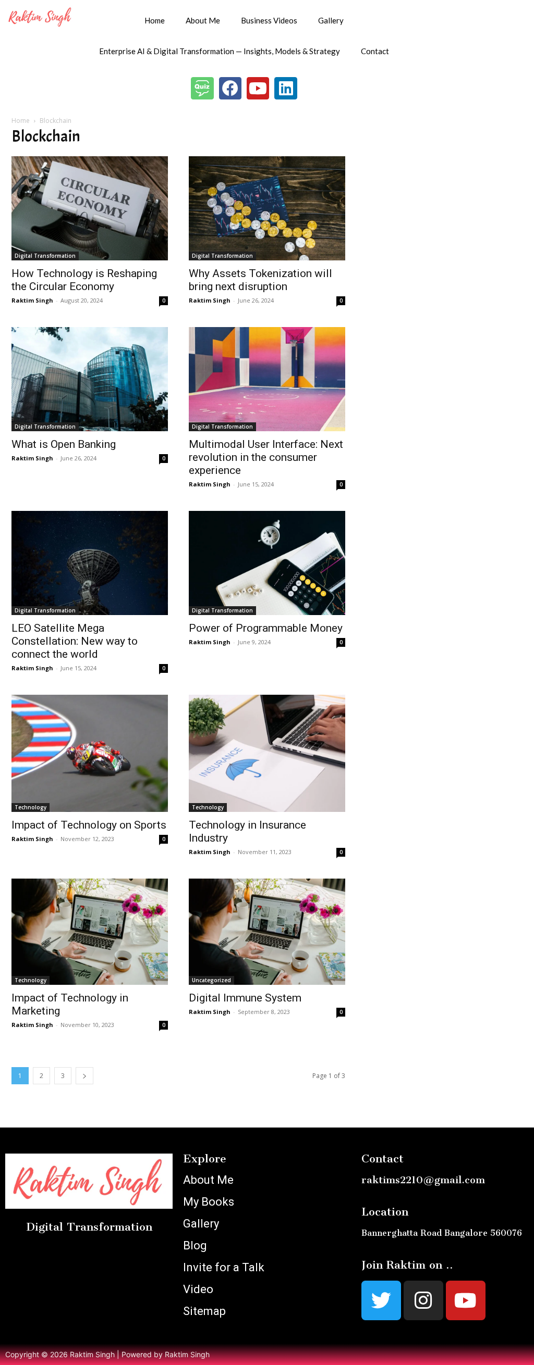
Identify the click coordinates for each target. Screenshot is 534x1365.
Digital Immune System (245, 998)
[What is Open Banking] (89, 379)
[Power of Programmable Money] (267, 563)
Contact (375, 51)
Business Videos (269, 20)
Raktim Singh (32, 300)
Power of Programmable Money (266, 628)
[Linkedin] (285, 88)
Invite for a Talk (223, 1267)
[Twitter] (381, 1300)
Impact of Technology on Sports (88, 825)
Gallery (331, 20)
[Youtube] (258, 88)
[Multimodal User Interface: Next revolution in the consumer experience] (267, 379)
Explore (204, 1158)
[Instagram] (423, 1300)
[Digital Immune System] (267, 932)
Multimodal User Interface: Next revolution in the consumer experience (266, 457)
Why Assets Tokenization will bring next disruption (260, 280)
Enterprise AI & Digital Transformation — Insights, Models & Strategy (219, 51)
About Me (203, 20)
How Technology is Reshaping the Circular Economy (84, 280)
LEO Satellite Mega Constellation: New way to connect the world (74, 641)
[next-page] (84, 1075)
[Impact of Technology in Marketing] (89, 932)
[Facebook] (230, 88)
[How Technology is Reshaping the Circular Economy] (89, 208)
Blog (195, 1245)
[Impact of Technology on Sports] (89, 753)
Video (198, 1289)
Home (154, 20)
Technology (30, 807)
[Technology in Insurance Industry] (267, 753)
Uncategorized (211, 980)
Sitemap (204, 1311)
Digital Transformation (45, 255)
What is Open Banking (63, 444)
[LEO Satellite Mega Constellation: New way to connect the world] (89, 563)
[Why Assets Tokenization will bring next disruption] (267, 208)
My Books (208, 1201)
